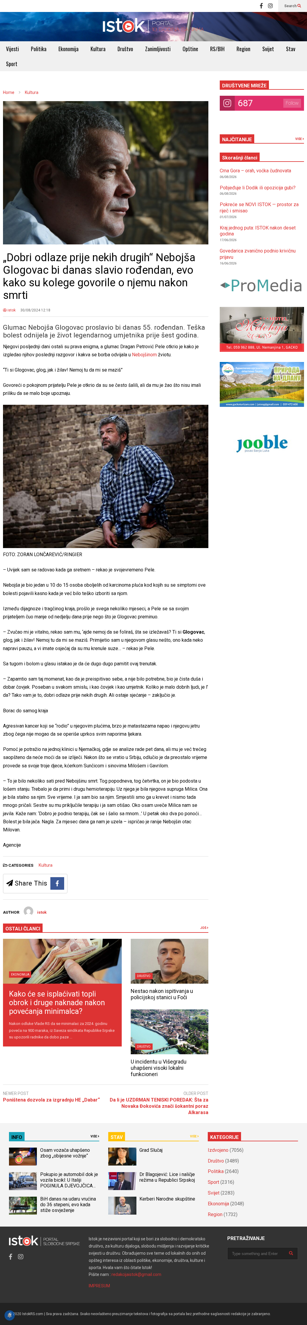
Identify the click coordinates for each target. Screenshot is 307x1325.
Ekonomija (68, 49)
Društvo (125, 49)
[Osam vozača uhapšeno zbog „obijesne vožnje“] (23, 1157)
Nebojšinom (145, 355)
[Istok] (153, 26)
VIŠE (299, 139)
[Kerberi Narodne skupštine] (122, 1206)
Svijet (268, 49)
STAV (117, 1137)
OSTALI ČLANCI (22, 929)
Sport (11, 64)
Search (290, 6)
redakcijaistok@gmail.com (136, 1274)
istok (11, 310)
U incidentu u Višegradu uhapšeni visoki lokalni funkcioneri (158, 1067)
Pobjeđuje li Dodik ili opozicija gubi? (258, 188)
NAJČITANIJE (237, 139)
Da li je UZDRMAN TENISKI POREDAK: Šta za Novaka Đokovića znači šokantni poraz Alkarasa (159, 1106)
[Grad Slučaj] (122, 1157)
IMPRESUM (99, 1285)
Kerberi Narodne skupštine (167, 1199)
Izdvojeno (218, 1150)
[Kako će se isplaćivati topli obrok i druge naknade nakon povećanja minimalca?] (62, 961)
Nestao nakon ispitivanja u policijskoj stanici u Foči (162, 994)
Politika (38, 49)
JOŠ (203, 928)
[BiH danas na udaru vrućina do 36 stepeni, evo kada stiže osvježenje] (23, 1206)
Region (243, 49)
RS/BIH (217, 49)
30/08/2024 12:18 (35, 310)
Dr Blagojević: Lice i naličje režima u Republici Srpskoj (167, 1177)
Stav (290, 49)
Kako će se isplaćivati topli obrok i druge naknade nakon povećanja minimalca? (57, 1003)
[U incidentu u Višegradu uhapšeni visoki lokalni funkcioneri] (169, 1031)
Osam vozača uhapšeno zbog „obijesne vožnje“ (65, 1153)
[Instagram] (270, 6)
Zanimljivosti (158, 49)
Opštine (190, 49)
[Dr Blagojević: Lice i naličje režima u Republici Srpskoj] (122, 1181)
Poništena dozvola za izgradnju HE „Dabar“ (51, 1100)
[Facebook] (261, 6)
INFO (16, 1137)
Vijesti (12, 49)
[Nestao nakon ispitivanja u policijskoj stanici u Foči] (169, 961)
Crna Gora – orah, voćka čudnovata (255, 171)
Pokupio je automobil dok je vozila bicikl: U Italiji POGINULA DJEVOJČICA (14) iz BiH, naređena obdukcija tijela (69, 1186)
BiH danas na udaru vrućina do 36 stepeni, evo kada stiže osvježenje (68, 1204)
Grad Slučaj (150, 1150)
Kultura (98, 49)
